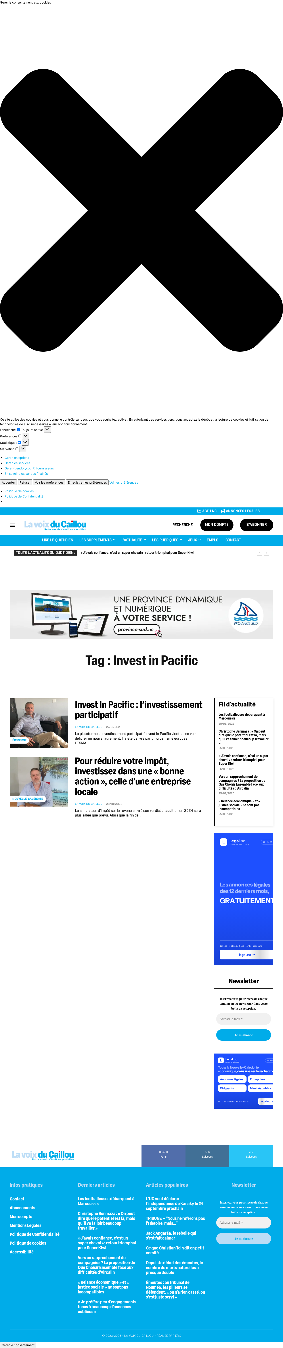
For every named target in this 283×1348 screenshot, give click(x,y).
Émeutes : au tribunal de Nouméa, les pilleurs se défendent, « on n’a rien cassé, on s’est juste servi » (175, 1290)
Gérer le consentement (18, 1345)
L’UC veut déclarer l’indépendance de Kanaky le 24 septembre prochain (174, 1204)
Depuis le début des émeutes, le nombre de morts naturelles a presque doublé (174, 1268)
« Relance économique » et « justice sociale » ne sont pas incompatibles (240, 805)
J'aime (163, 1146)
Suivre (207, 1146)
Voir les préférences (49, 482)
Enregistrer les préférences (87, 482)
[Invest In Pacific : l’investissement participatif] (39, 723)
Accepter (8, 482)
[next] (266, 553)
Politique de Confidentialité (24, 496)
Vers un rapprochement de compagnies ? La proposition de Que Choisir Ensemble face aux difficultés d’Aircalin (242, 782)
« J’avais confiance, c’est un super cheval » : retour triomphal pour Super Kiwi (137, 553)
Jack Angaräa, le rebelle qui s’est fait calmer (171, 1236)
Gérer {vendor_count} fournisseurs (29, 468)
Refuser (25, 482)
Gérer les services (17, 463)
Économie (19, 740)
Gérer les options (17, 457)
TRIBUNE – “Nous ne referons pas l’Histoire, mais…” (175, 1221)
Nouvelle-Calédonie (27, 799)
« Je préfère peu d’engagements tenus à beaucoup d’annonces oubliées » (107, 1307)
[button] (141, 211)
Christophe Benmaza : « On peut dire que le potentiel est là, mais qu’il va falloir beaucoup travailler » (244, 737)
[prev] (259, 553)
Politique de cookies (19, 491)
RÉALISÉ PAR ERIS (169, 1335)
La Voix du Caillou (89, 727)
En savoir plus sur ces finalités (26, 473)
